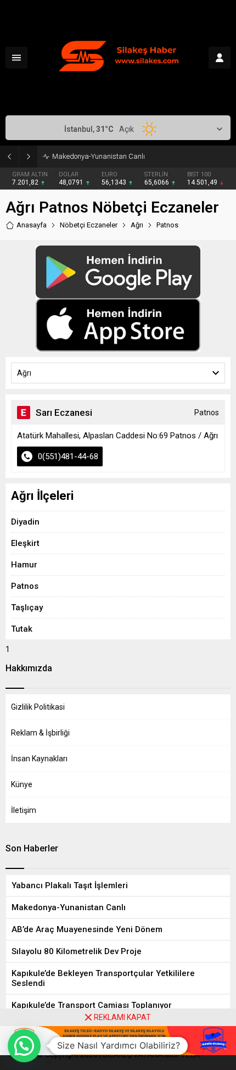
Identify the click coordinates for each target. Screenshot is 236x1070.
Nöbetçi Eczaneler (88, 225)
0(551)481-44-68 (68, 456)
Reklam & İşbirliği (40, 732)
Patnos (24, 586)
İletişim (23, 810)
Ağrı (137, 225)
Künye (21, 784)
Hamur (24, 565)
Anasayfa (31, 225)
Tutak (21, 629)
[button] (24, 1045)
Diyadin (25, 522)
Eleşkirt (25, 543)
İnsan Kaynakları (39, 758)
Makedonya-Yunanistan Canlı (98, 156)
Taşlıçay (27, 607)
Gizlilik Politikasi (38, 707)
